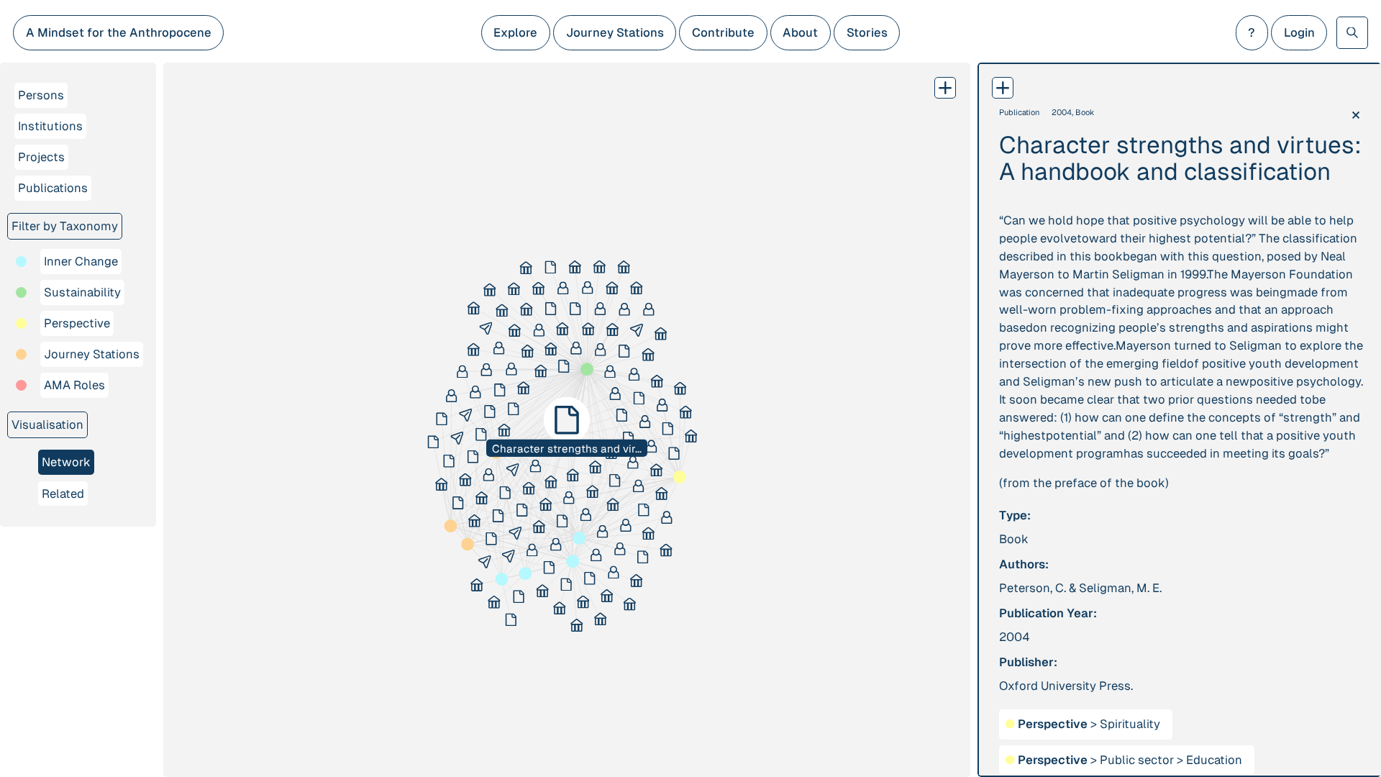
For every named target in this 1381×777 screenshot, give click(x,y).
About (800, 32)
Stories (867, 32)
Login (1299, 32)
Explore (515, 32)
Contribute (723, 32)
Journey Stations (615, 32)
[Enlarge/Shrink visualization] (945, 88)
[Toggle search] (1352, 32)
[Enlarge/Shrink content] (1002, 88)
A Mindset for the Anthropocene (118, 32)
